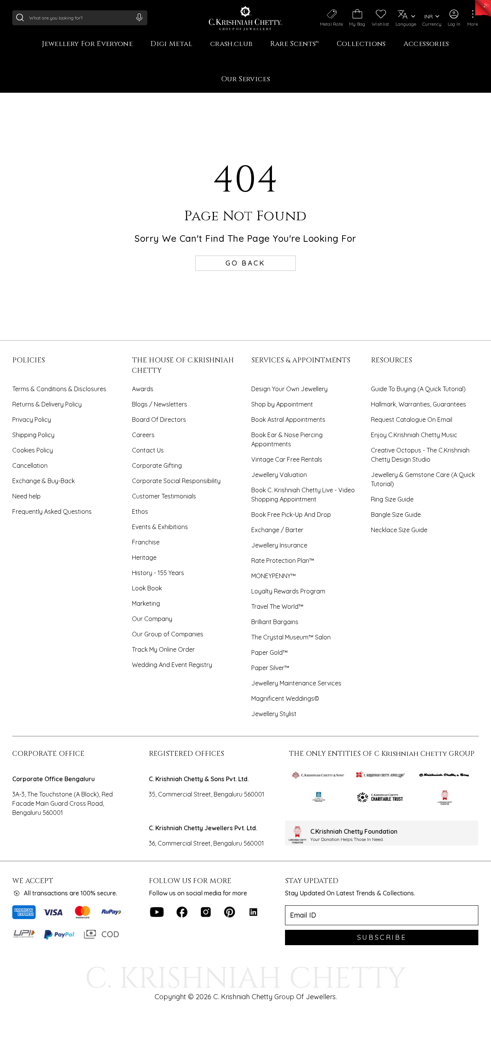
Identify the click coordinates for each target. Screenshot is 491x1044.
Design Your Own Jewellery (289, 389)
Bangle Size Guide (396, 514)
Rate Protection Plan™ (282, 560)
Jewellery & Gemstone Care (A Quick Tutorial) (423, 479)
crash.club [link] (231, 44)
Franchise (146, 542)
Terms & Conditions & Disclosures (59, 389)
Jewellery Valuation (279, 475)
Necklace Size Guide (399, 530)
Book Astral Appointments (288, 419)
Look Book (147, 588)
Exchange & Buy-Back (43, 481)
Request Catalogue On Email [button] (411, 419)
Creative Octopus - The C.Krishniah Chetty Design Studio (420, 454)
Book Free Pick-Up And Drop (291, 514)
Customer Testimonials (164, 496)
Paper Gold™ (269, 652)
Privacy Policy (31, 419)
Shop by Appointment (282, 404)
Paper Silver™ (270, 668)
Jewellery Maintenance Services (296, 683)
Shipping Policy (33, 435)
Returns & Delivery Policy (47, 404)
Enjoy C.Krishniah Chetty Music (414, 435)
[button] (454, 18)
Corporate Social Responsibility (176, 481)
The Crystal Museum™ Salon (291, 637)
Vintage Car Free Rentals (286, 459)
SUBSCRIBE (381, 937)
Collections (361, 44)
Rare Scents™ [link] (294, 44)
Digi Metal (171, 44)
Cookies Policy (32, 450)
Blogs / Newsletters (159, 404)
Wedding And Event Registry (172, 665)
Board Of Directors (159, 419)
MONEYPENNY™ (273, 576)
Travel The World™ (277, 606)
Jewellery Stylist (274, 714)
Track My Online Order (163, 649)
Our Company (152, 619)
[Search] (20, 17)
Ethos (140, 511)
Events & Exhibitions (160, 527)
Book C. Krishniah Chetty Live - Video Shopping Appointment (303, 494)
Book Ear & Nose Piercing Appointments (287, 439)
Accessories (426, 44)
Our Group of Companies (167, 634)
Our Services (245, 79)
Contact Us (148, 450)
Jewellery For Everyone (87, 44)
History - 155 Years (158, 573)
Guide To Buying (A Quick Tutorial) (418, 389)
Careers (143, 435)
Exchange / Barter (277, 530)
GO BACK (245, 263)
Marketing (146, 603)
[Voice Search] (139, 17)
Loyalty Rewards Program (288, 591)
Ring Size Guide (392, 499)
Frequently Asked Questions (52, 511)
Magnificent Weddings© (285, 698)
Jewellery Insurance (279, 545)
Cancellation (30, 465)
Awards (142, 389)
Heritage (144, 557)
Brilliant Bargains (274, 622)
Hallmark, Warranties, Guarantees (418, 404)
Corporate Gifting (157, 465)
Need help (26, 496)
